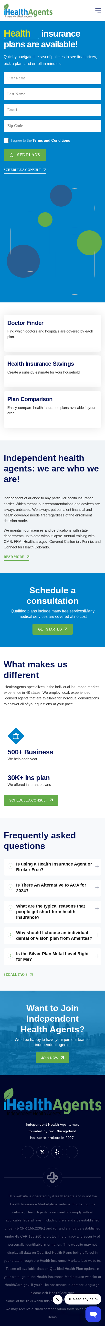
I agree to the (40, 140)
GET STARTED (50, 629)
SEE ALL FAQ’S (16, 974)
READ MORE (14, 557)
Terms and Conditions (51, 140)
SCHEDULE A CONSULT (22, 170)
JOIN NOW (49, 1058)
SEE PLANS (28, 155)
